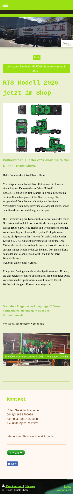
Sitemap (30, 486)
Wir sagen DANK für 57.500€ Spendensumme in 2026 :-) (36, 68)
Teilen (13, 463)
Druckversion (14, 486)
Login (67, 486)
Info (36, 56)
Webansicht (64, 489)
